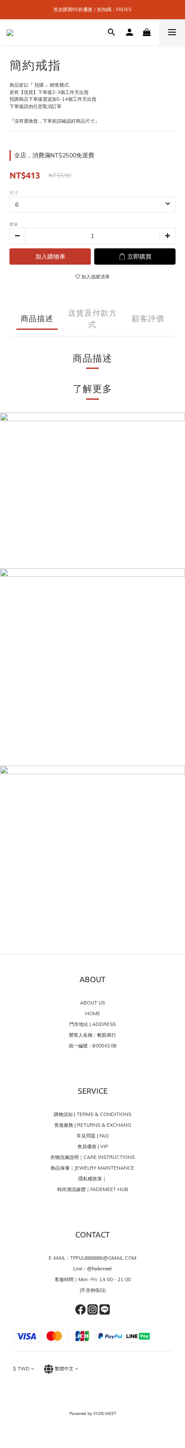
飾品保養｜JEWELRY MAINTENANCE (92, 1168)
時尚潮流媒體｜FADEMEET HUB (92, 1189)
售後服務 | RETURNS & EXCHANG (92, 1125)
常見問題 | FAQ (93, 1136)
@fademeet (99, 1269)
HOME (92, 1014)
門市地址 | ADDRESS (92, 1024)
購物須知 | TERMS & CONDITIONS (92, 1114)
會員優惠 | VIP (92, 1146)
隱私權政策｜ (92, 1179)
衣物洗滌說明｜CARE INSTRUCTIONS (92, 1157)
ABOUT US (92, 1003)
